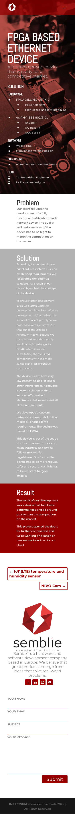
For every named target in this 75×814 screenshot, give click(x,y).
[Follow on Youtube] (50, 682)
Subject (13, 724)
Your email (16, 711)
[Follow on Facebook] (28, 682)
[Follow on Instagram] (43, 682)
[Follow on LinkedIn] (35, 682)
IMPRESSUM (18, 804)
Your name (16, 698)
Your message (18, 737)
